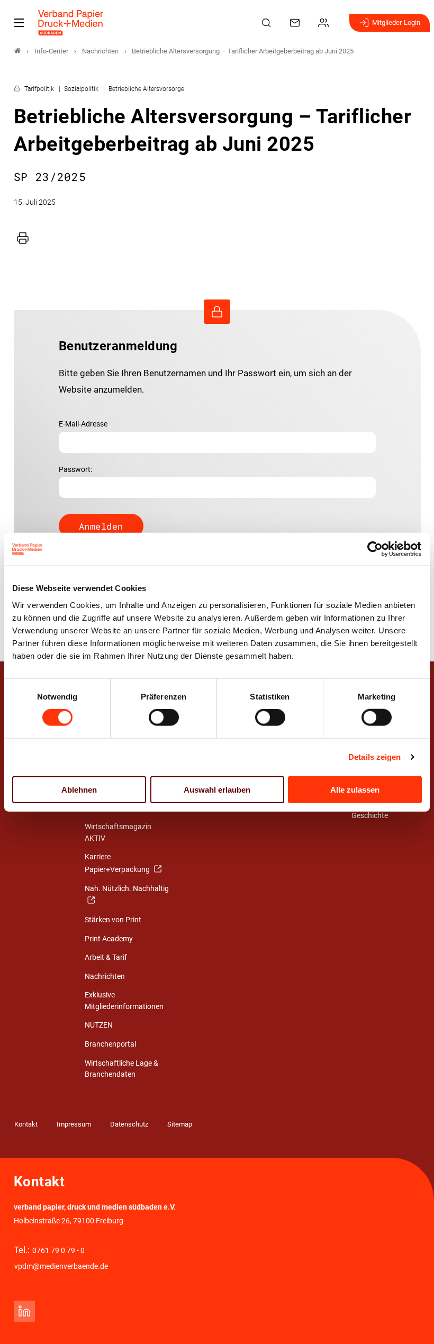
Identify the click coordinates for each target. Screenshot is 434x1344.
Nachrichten (105, 976)
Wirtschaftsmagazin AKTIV (118, 832)
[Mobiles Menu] (19, 23)
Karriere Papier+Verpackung (118, 863)
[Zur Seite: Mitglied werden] (325, 23)
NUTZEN (99, 1025)
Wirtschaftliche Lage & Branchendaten (121, 1069)
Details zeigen (374, 756)
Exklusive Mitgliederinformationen (124, 1001)
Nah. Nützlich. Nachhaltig (127, 888)
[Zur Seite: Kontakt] (296, 23)
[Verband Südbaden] (17, 51)
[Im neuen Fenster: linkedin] (24, 1311)
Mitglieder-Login (396, 22)
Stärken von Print (113, 919)
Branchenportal (110, 1044)
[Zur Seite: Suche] (267, 23)
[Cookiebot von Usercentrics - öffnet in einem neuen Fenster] (375, 549)
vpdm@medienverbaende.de (61, 1266)
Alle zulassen (354, 789)
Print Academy (109, 938)
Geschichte (369, 815)
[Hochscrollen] (411, 1321)
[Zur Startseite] (71, 23)
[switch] (164, 717)
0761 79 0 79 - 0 (58, 1250)
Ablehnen (79, 789)
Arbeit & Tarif (106, 957)
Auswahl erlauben (217, 789)
